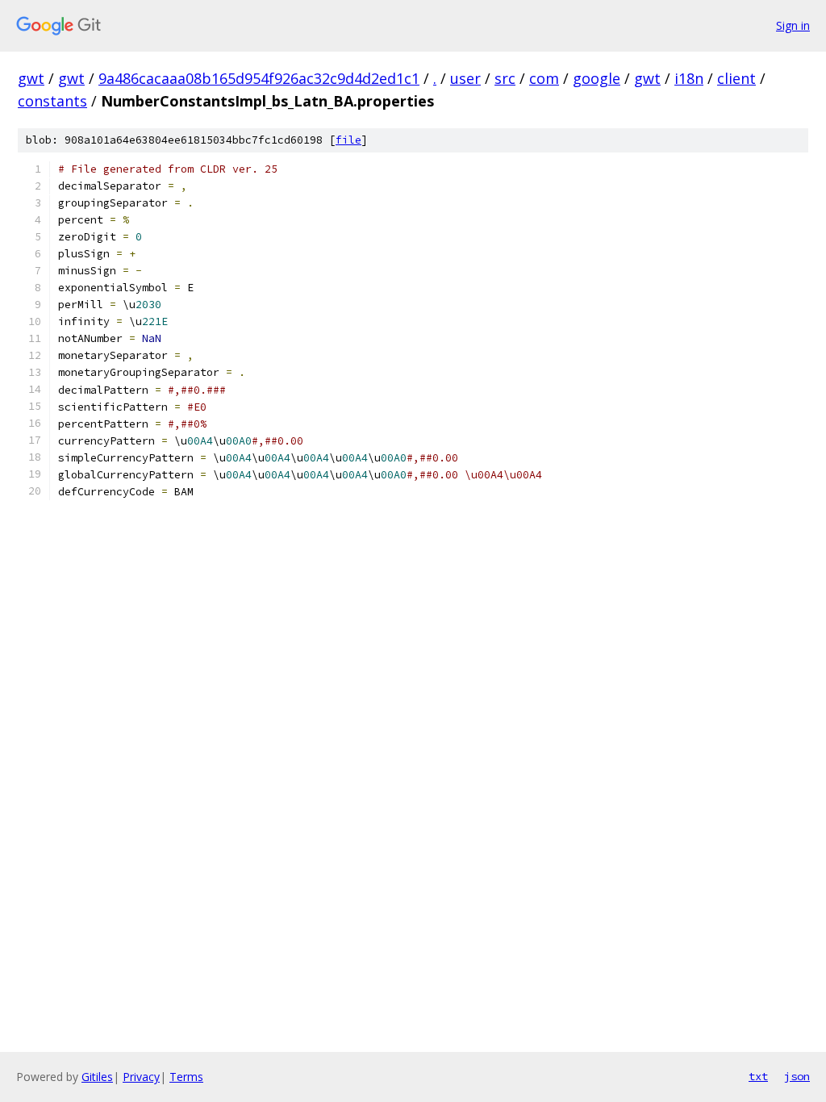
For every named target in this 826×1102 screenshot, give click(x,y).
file (348, 140)
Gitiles (97, 1076)
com (544, 78)
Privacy (141, 1076)
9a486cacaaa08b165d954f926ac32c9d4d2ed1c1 (258, 78)
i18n (688, 78)
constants (52, 101)
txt (758, 1076)
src (504, 78)
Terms (186, 1076)
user (465, 78)
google (596, 78)
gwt (31, 78)
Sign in (793, 25)
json (797, 1076)
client (736, 78)
